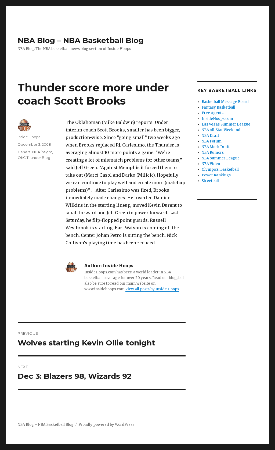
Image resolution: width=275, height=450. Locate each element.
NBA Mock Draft (216, 147)
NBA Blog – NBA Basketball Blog (81, 40)
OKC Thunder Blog (34, 157)
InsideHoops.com (217, 118)
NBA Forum (212, 141)
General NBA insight (35, 152)
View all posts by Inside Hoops (152, 289)
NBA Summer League (221, 158)
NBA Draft (210, 135)
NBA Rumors (213, 152)
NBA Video (211, 164)
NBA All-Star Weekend (221, 130)
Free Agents (212, 113)
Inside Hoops (29, 137)
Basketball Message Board (225, 101)
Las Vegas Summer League (226, 124)
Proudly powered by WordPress (106, 424)
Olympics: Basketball (220, 169)
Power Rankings (216, 175)
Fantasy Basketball (218, 107)
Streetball (210, 180)
